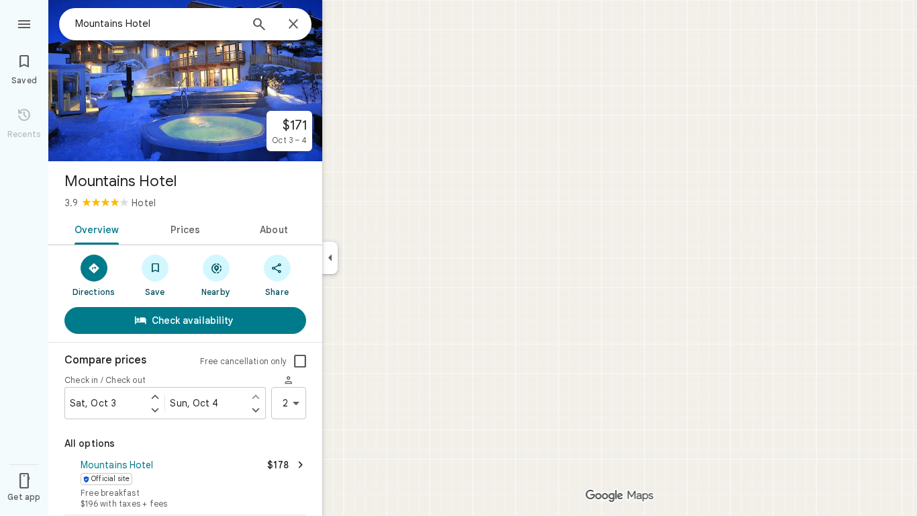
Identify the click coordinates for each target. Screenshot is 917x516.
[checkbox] (300, 361)
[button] (185, 485)
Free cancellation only (243, 361)
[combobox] (157, 23)
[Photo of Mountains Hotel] (185, 80)
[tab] (94, 228)
